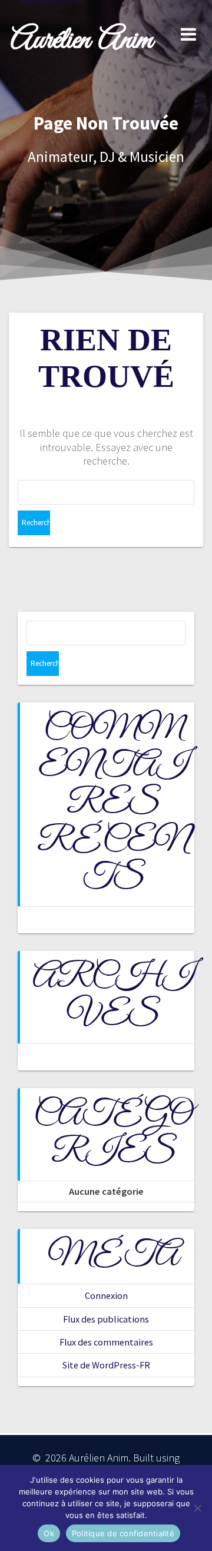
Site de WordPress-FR (106, 1365)
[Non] (197, 1508)
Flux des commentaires (106, 1342)
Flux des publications (106, 1319)
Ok (49, 1533)
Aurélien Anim (82, 41)
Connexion (106, 1295)
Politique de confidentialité (123, 1533)
